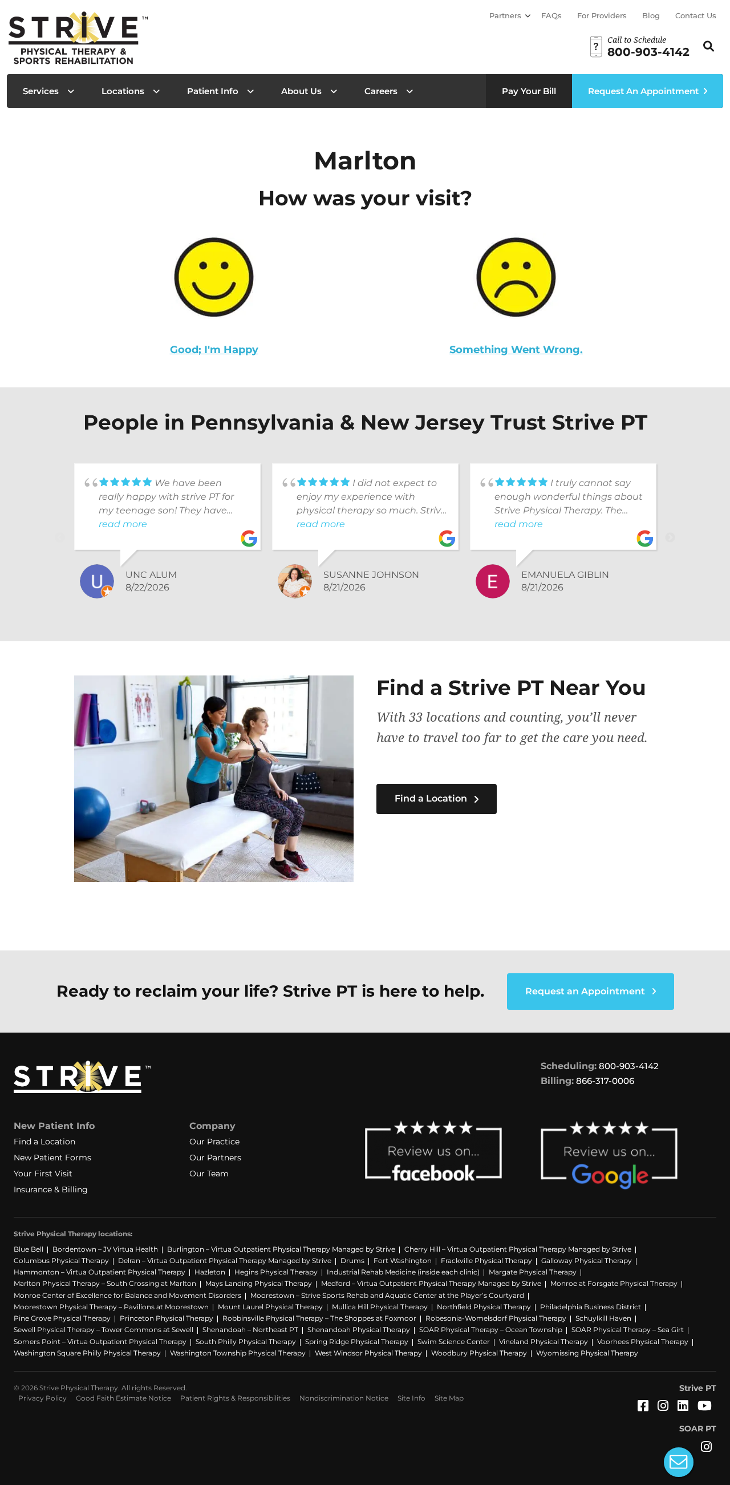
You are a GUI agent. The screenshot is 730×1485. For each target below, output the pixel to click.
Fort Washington (403, 1260)
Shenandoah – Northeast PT (250, 1329)
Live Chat (678, 1462)
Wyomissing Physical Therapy (587, 1353)
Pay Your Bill (529, 91)
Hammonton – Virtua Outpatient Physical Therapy (99, 1272)
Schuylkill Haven (603, 1318)
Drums (352, 1260)
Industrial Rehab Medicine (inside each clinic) (403, 1272)
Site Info (411, 1398)
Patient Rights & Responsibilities (235, 1398)
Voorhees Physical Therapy (642, 1341)
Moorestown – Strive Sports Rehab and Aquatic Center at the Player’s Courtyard (387, 1295)
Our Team (209, 1173)
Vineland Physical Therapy (543, 1341)
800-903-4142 (629, 1066)
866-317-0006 (605, 1080)
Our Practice (214, 1141)
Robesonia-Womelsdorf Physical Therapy (495, 1318)
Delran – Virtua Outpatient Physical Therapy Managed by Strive (224, 1260)
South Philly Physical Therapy (246, 1341)
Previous (60, 538)
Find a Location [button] (432, 798)
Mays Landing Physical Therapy (258, 1283)
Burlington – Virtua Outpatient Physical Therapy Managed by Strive (281, 1249)
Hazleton (209, 1272)
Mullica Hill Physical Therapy (380, 1306)
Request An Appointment (643, 91)
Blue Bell (28, 1249)
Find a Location (44, 1141)
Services (41, 91)
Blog (651, 15)
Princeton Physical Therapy (166, 1318)
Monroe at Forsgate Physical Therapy (614, 1283)
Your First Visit (43, 1173)
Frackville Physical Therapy (486, 1260)
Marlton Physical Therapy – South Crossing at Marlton (105, 1283)
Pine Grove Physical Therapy (62, 1318)
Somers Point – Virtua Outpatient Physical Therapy (100, 1341)
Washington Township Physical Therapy (238, 1353)
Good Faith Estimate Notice (123, 1398)
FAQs (551, 15)
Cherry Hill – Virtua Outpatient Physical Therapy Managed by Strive (517, 1249)
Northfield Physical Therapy (484, 1306)
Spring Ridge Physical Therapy (356, 1341)
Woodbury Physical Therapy (479, 1353)
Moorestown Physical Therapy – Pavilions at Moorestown (111, 1306)
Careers (381, 91)
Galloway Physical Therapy (586, 1260)
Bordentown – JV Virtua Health (105, 1249)
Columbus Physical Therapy (61, 1260)
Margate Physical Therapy (533, 1272)
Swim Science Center (453, 1341)
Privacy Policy (42, 1398)
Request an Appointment (586, 991)
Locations (123, 91)
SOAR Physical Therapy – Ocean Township (490, 1329)
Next (670, 538)
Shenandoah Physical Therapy (358, 1329)
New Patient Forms (52, 1157)
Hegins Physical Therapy (276, 1272)
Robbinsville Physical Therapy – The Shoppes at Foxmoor (319, 1318)
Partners (505, 15)
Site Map (449, 1398)
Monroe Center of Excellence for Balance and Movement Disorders (127, 1295)
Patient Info (212, 91)
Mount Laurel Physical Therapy (270, 1306)
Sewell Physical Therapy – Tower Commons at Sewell (103, 1329)
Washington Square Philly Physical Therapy (87, 1353)
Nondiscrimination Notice (343, 1398)
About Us (301, 91)
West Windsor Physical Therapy (368, 1353)
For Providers (602, 15)
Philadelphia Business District (590, 1306)
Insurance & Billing (51, 1189)
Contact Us (695, 15)
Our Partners (215, 1157)
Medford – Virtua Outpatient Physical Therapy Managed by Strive (431, 1283)
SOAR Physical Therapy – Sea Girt (627, 1329)
